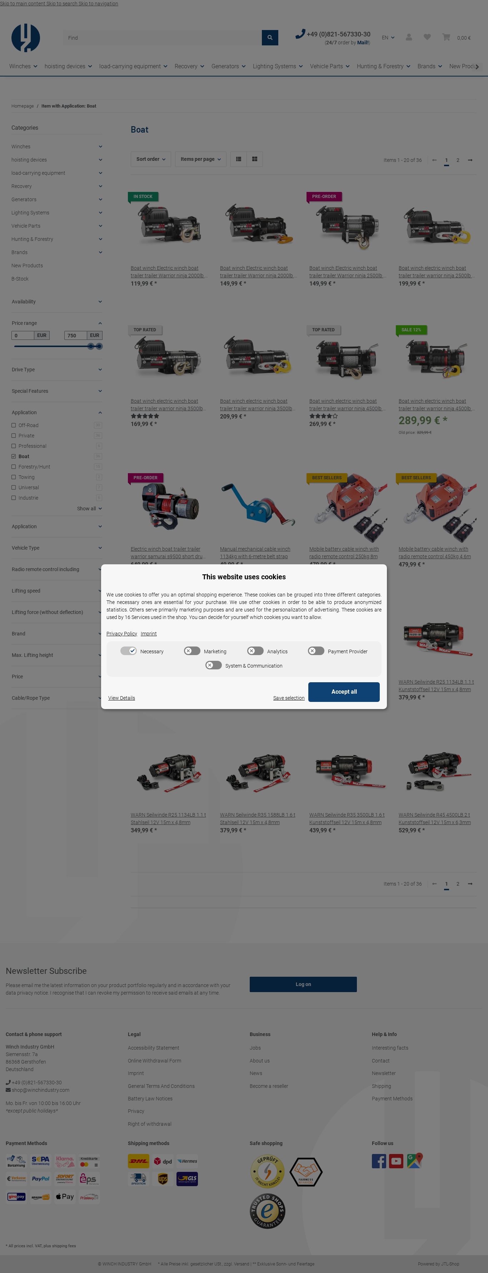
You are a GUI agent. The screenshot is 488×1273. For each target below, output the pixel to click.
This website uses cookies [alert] (244, 577)
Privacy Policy (121, 633)
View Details (121, 698)
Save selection (289, 698)
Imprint (149, 633)
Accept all (344, 691)
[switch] (128, 651)
